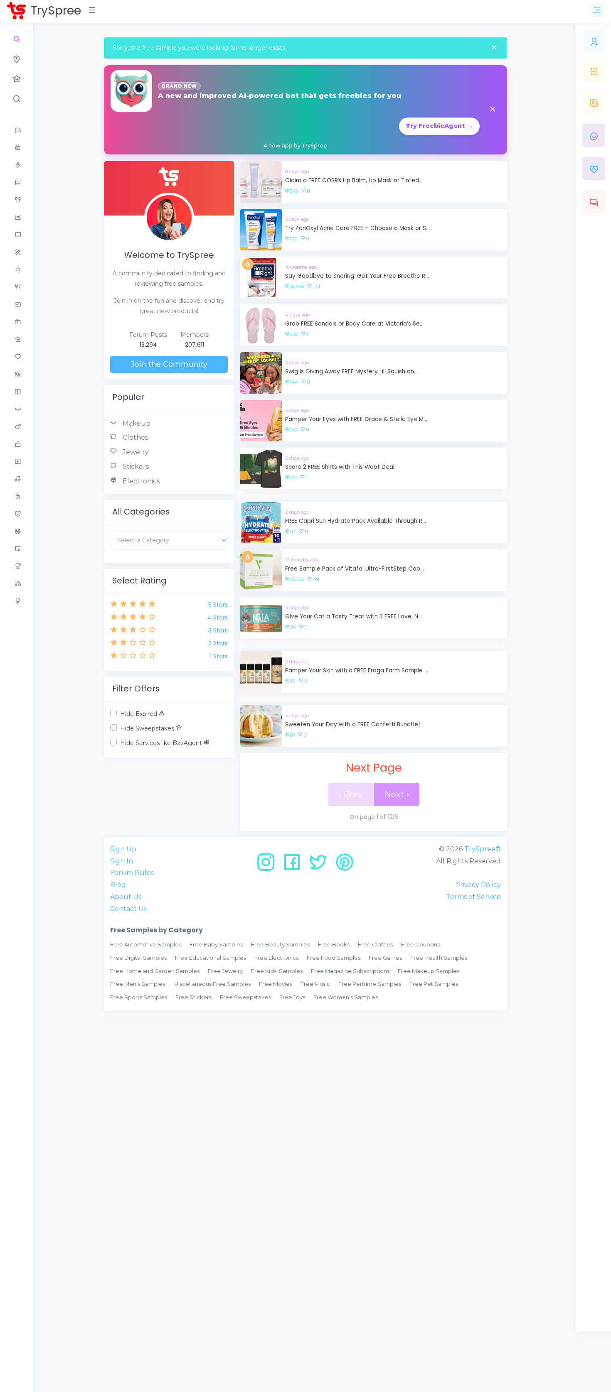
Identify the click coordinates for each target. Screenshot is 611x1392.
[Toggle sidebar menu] (597, 10)
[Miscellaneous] (16, 444)
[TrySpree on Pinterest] (344, 865)
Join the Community (169, 364)
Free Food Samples (333, 957)
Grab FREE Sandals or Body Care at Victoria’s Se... (354, 324)
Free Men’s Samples (137, 983)
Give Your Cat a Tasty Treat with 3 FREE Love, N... (353, 616)
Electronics (140, 481)
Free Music (315, 983)
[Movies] (16, 461)
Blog (118, 885)
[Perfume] (16, 496)
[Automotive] (16, 130)
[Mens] (16, 426)
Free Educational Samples (210, 957)
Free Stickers (193, 997)
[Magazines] (16, 391)
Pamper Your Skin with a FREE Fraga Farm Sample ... (356, 670)
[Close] (494, 48)
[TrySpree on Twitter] (321, 865)
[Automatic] (16, 39)
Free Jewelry (225, 971)
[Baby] (16, 147)
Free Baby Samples (216, 944)
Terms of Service (473, 897)
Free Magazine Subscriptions (350, 971)
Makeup (135, 423)
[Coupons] (16, 217)
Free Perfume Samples (369, 983)
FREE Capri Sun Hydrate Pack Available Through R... (355, 521)
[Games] (16, 304)
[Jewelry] (16, 356)
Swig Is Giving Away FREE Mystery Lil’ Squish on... (351, 371)
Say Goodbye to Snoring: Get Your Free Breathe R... (357, 276)
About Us (125, 897)
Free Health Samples (438, 957)
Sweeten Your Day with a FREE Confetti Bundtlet (353, 724)
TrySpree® (482, 849)
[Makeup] (16, 409)
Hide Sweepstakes (148, 728)
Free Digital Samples (138, 957)
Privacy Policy (478, 885)
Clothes (134, 437)
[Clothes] (16, 199)
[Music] (16, 479)
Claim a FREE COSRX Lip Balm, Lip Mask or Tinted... (354, 180)
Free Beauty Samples (280, 944)
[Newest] (16, 59)
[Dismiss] (492, 110)
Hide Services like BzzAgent (162, 743)
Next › (396, 794)
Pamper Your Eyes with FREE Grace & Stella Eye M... (356, 419)
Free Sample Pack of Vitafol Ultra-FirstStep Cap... (354, 569)
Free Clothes (375, 944)
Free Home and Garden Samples (155, 971)
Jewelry (135, 452)
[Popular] (16, 79)
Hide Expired (139, 714)
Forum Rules (132, 873)
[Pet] (16, 513)
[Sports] (16, 531)
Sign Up (123, 849)
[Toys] (16, 583)
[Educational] (16, 252)
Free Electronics (276, 957)
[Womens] (16, 601)
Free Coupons (420, 944)
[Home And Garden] (16, 339)
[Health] (16, 322)
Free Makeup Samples (428, 971)
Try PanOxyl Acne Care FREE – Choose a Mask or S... (357, 228)
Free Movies (275, 983)
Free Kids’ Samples (277, 971)
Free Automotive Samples (145, 944)
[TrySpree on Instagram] (269, 865)
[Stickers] (16, 548)
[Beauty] (16, 165)
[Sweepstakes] (16, 566)
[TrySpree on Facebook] (295, 865)
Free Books (334, 944)
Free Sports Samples (138, 997)
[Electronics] (16, 269)
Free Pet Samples (433, 983)
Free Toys (292, 997)
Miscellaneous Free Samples (212, 983)
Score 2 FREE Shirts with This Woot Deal (339, 467)
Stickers (135, 467)
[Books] (16, 182)
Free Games (385, 957)
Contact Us (128, 909)
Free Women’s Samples (345, 997)
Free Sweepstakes (245, 997)
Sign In (121, 861)
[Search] (16, 99)
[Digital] (16, 234)
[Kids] (16, 374)
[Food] (16, 287)
